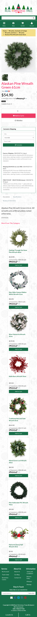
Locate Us (9, 615)
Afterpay (29, 581)
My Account (5, 571)
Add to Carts (19, 116)
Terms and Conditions (30, 572)
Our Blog (17, 574)
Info (26, 98)
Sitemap (29, 584)
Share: (3, 91)
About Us (17, 571)
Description (6, 197)
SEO (15, 607)
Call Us (27, 615)
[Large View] (4, 77)
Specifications (17, 197)
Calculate (19, 145)
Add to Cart (18, 265)
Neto (25, 610)
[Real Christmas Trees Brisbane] (18, 7)
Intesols (20, 607)
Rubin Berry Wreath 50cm (17, 376)
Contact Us (17, 577)
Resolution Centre (5, 578)
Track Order (5, 574)
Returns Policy (29, 577)
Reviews (5, 201)
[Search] (33, 18)
